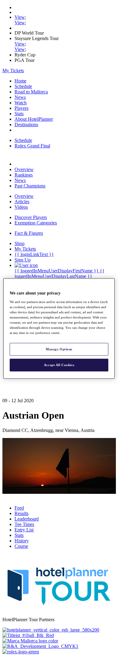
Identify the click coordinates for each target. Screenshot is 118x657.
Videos (21, 207)
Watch (21, 102)
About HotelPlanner (34, 119)
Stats (19, 113)
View (20, 17)
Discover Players (31, 217)
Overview (24, 169)
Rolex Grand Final (32, 145)
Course (21, 546)
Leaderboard (27, 518)
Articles (22, 201)
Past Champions (30, 185)
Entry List (24, 529)
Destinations (26, 124)
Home (20, 80)
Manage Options (59, 349)
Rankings (24, 174)
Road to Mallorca (31, 91)
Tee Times (24, 524)
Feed (19, 507)
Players (21, 108)
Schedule (23, 86)
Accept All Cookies (59, 365)
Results (21, 513)
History (22, 540)
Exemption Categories (36, 222)
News (20, 97)
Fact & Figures (29, 233)
